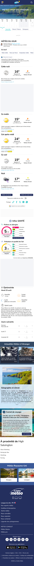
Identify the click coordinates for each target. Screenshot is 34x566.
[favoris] (30, 10)
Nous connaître (6, 513)
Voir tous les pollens (18, 238)
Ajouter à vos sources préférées (18, 206)
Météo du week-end (26, 195)
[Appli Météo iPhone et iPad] (11, 547)
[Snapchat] (15, 539)
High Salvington (18, 5)
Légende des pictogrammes (10, 521)
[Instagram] (19, 539)
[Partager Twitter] (20, 202)
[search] (31, 2)
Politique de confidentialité (26, 555)
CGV (20, 553)
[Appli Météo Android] (23, 547)
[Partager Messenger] (23, 202)
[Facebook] (7, 539)
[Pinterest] (23, 539)
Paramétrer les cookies (8, 558)
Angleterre (12, 5)
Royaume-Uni (6, 5)
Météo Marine (5, 529)
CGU (16, 553)
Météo (1, 5)
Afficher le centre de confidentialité (24, 558)
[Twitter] (11, 539)
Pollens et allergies (11, 225)
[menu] (2, 2)
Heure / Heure (16, 29)
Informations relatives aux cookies (10, 555)
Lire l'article (26, 434)
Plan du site (26, 553)
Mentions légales (9, 553)
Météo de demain (6, 195)
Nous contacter (6, 519)
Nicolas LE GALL (16, 43)
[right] (32, 22)
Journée (8, 29)
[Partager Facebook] (17, 202)
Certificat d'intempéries (8, 508)
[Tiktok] (26, 539)
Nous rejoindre (5, 516)
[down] (17, 404)
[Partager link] (13, 202)
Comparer (25, 29)
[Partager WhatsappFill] (27, 202)
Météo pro (4, 532)
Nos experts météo (7, 505)
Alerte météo (5, 511)
